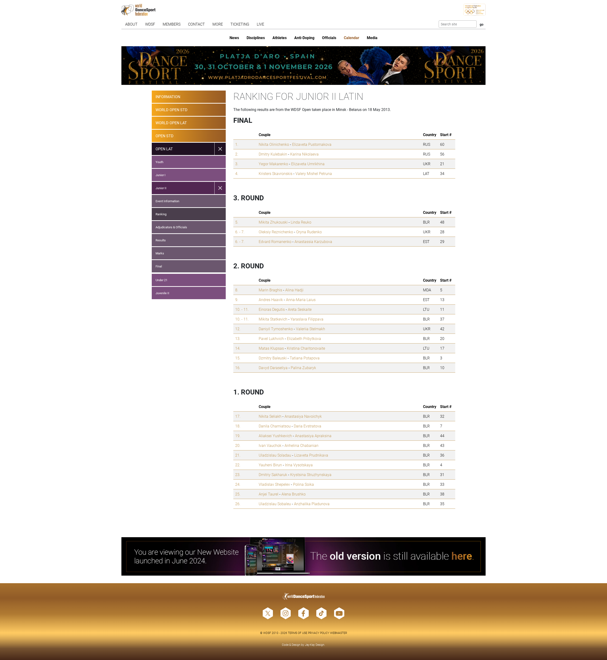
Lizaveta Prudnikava (311, 455)
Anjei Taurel (268, 493)
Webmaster (338, 633)
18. (237, 425)
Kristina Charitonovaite (306, 348)
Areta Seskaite (300, 309)
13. (237, 338)
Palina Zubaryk (303, 367)
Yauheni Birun (270, 464)
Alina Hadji (294, 289)
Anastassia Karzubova (313, 241)
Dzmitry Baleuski (273, 357)
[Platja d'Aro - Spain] (303, 65)
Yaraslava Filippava (306, 318)
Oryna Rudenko (309, 231)
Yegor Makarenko (273, 163)
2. (236, 153)
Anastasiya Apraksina (313, 435)
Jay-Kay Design (314, 644)
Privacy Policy (318, 633)
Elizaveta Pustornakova (311, 144)
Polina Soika (303, 484)
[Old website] (303, 556)
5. (236, 222)
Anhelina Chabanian (301, 445)
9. (236, 299)
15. (237, 357)
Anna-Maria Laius (301, 299)
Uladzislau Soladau (275, 455)
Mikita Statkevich (273, 318)
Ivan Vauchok (270, 445)
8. (236, 289)
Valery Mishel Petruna (313, 173)
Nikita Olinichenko (274, 144)
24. (237, 484)
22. (237, 464)
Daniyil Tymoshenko (276, 328)
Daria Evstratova (307, 425)
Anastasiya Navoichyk (303, 416)
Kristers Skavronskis (275, 173)
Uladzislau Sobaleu (275, 503)
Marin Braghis (270, 289)
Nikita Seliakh (270, 416)
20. (237, 445)
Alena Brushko (293, 493)
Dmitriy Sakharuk (273, 474)
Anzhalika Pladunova (312, 503)
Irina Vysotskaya (299, 464)
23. (237, 474)
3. (236, 163)
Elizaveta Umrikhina (308, 163)
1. (236, 144)
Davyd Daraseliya (273, 367)
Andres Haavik (271, 299)
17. (237, 416)
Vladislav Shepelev (274, 484)
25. (237, 493)
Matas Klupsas (271, 348)
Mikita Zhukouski (273, 222)
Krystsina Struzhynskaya (310, 474)
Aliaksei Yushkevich (275, 435)
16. (237, 367)
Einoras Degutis (272, 309)
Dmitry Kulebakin (273, 153)
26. (237, 503)
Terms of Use (297, 633)
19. (237, 435)
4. (236, 173)
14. (237, 348)
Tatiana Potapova (305, 357)
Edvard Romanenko (275, 241)
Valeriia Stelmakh (310, 328)
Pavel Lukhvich (271, 338)
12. (237, 328)
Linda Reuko (301, 222)
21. (237, 455)
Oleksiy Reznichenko (276, 231)
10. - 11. (242, 309)
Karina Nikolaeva (304, 153)
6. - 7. (239, 231)
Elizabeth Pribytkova (304, 338)
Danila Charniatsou (275, 425)
